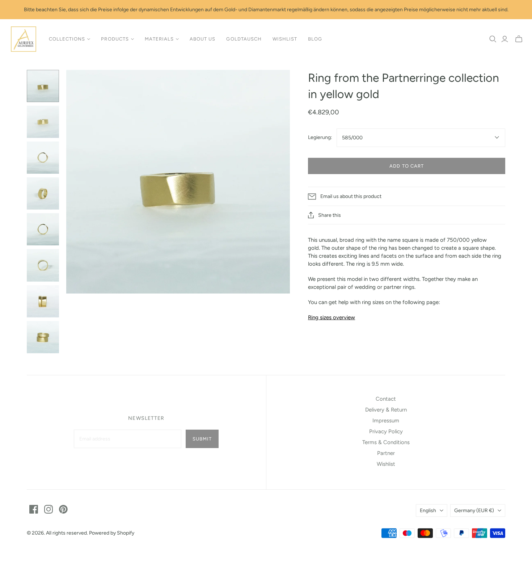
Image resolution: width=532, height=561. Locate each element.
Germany (474, 510)
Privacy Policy (386, 431)
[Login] (504, 39)
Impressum (385, 420)
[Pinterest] (63, 509)
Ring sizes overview (331, 317)
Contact (386, 399)
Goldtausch (243, 39)
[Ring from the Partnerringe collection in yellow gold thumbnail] (43, 86)
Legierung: (320, 137)
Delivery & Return (386, 409)
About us (202, 39)
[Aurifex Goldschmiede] (23, 39)
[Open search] (493, 39)
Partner (386, 453)
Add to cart (406, 166)
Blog (315, 39)
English (428, 510)
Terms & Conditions (386, 442)
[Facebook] (33, 509)
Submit (202, 439)
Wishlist (285, 39)
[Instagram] (48, 509)
